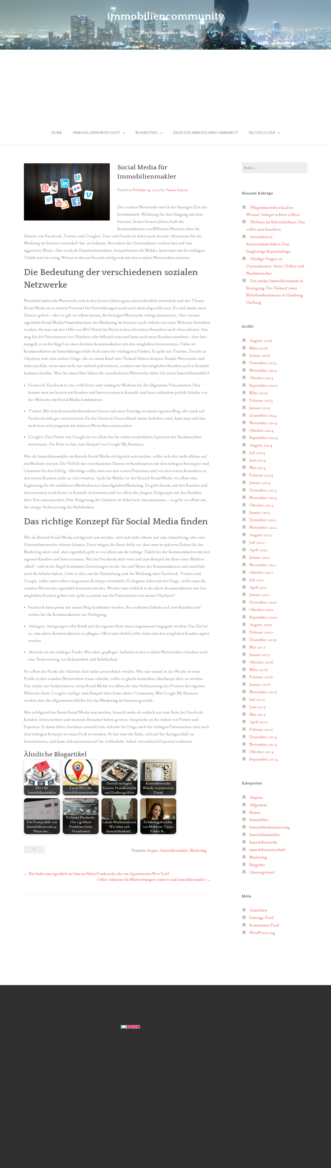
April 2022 (258, 550)
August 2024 (260, 445)
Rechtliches (262, 133)
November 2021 (263, 565)
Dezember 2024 (262, 415)
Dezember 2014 (262, 737)
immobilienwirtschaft (96, 133)
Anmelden (258, 910)
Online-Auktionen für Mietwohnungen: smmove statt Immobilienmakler (153, 879)
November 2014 (263, 744)
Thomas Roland (176, 190)
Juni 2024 (257, 460)
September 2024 (263, 438)
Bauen (254, 812)
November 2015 (263, 692)
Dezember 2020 (262, 602)
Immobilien (258, 820)
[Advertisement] (165, 86)
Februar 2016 (261, 677)
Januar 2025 (259, 408)
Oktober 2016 (261, 662)
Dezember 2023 (262, 490)
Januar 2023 (259, 512)
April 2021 (258, 587)
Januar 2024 (259, 483)
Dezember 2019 (262, 640)
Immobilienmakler (174, 850)
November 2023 (263, 498)
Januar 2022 (259, 557)
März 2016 (258, 670)
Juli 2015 (257, 699)
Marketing (146, 133)
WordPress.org (262, 933)
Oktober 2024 (261, 430)
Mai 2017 (257, 647)
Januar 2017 (259, 655)
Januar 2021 (259, 595)
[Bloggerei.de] (130, 1026)
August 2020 (260, 625)
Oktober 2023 (261, 505)
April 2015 (258, 722)
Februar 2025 (261, 400)
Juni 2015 (257, 707)
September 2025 (263, 385)
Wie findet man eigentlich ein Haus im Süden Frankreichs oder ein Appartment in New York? (96, 873)
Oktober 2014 (261, 752)
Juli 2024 (257, 453)
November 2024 (263, 423)
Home (56, 133)
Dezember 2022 (262, 520)
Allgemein (258, 805)
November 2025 (263, 370)
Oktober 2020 (261, 610)
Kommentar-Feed (264, 925)
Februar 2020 (261, 632)
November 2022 (263, 527)
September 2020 (263, 617)
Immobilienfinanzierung (269, 827)
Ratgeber (257, 865)
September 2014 (263, 759)
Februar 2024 (261, 475)
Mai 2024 (257, 468)
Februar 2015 (261, 729)
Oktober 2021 (261, 572)
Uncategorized (262, 872)
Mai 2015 (257, 714)
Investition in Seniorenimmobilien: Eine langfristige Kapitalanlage (268, 244)
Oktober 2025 (261, 378)
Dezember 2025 (262, 363)
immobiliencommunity (165, 16)
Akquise (152, 850)
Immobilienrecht (263, 842)
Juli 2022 (257, 542)
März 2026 (258, 348)
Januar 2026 (259, 355)
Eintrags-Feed (261, 918)
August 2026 (260, 341)
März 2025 (258, 393)
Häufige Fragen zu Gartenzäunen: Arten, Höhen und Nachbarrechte (275, 266)
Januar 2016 (259, 684)
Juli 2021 (257, 580)
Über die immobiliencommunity (205, 133)
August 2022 (260, 535)
